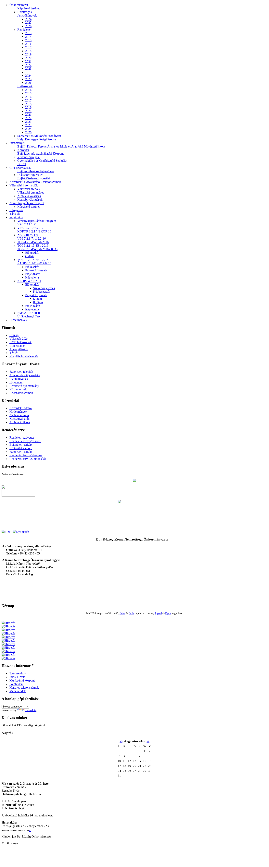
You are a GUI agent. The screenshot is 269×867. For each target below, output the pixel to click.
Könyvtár (23, 150)
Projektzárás (32, 274)
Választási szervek (28, 189)
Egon (168, 613)
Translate (30, 710)
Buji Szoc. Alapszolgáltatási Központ (40, 153)
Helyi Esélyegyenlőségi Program (37, 139)
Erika (122, 613)
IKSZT (21, 164)
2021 (28, 61)
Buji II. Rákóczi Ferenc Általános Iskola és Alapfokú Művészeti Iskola (61, 146)
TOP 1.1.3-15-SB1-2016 (32, 259)
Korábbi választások (30, 199)
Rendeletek (24, 29)
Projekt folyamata (36, 270)
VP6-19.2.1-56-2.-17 (30, 228)
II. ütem (38, 302)
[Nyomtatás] (21, 531)
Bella (131, 613)
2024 (28, 19)
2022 (28, 65)
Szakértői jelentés (44, 288)
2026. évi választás (29, 196)
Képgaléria (32, 277)
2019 (28, 54)
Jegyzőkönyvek (27, 15)
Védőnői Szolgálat (28, 157)
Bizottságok (24, 12)
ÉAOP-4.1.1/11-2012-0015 (34, 263)
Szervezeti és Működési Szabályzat (39, 135)
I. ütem (37, 298)
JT (30, 831)
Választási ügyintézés (30, 192)
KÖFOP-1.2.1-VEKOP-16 (34, 231)
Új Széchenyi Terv (29, 316)
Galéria (29, 256)
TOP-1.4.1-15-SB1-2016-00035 (37, 249)
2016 (28, 43)
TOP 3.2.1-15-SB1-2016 (32, 245)
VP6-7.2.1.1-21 (27, 224)
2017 (28, 47)
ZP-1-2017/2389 (27, 235)
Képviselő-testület (28, 8)
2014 (28, 36)
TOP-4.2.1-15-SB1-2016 (33, 242)
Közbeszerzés (41, 291)
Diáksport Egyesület (30, 174)
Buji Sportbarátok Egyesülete (35, 171)
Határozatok (24, 86)
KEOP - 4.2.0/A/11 (29, 281)
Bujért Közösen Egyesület (33, 178)
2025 (28, 22)
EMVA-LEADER (28, 313)
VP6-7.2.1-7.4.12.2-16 (31, 238)
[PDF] (6, 531)
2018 (28, 51)
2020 (28, 58)
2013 (28, 33)
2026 (28, 26)
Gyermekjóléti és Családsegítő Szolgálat (42, 160)
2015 (28, 40)
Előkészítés (32, 252)
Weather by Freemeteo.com (12, 474)
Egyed (158, 613)
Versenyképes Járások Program (36, 220)
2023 (28, 68)
